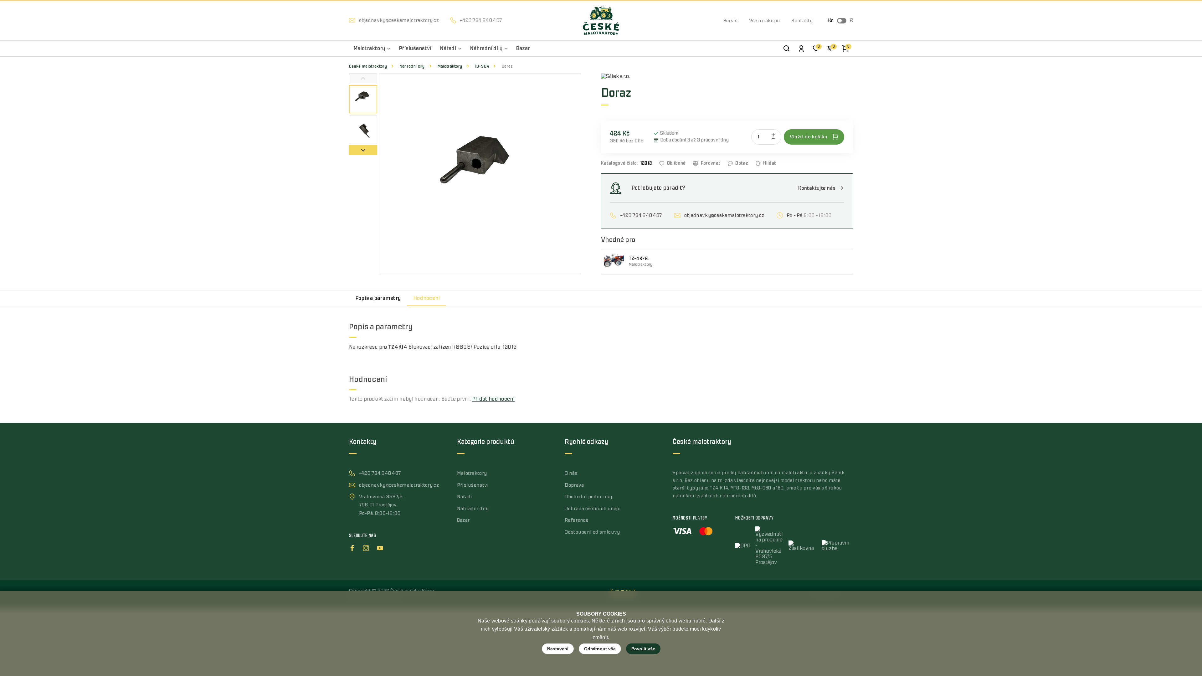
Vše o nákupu (764, 20)
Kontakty (802, 20)
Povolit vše (643, 648)
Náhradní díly (412, 66)
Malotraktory (449, 66)
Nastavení (557, 648)
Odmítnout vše (600, 648)
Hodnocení (426, 298)
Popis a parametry (378, 298)
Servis (730, 20)
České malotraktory (368, 66)
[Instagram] (366, 547)
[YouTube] (380, 547)
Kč (831, 20)
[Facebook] (352, 547)
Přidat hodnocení (493, 399)
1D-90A (482, 66)
